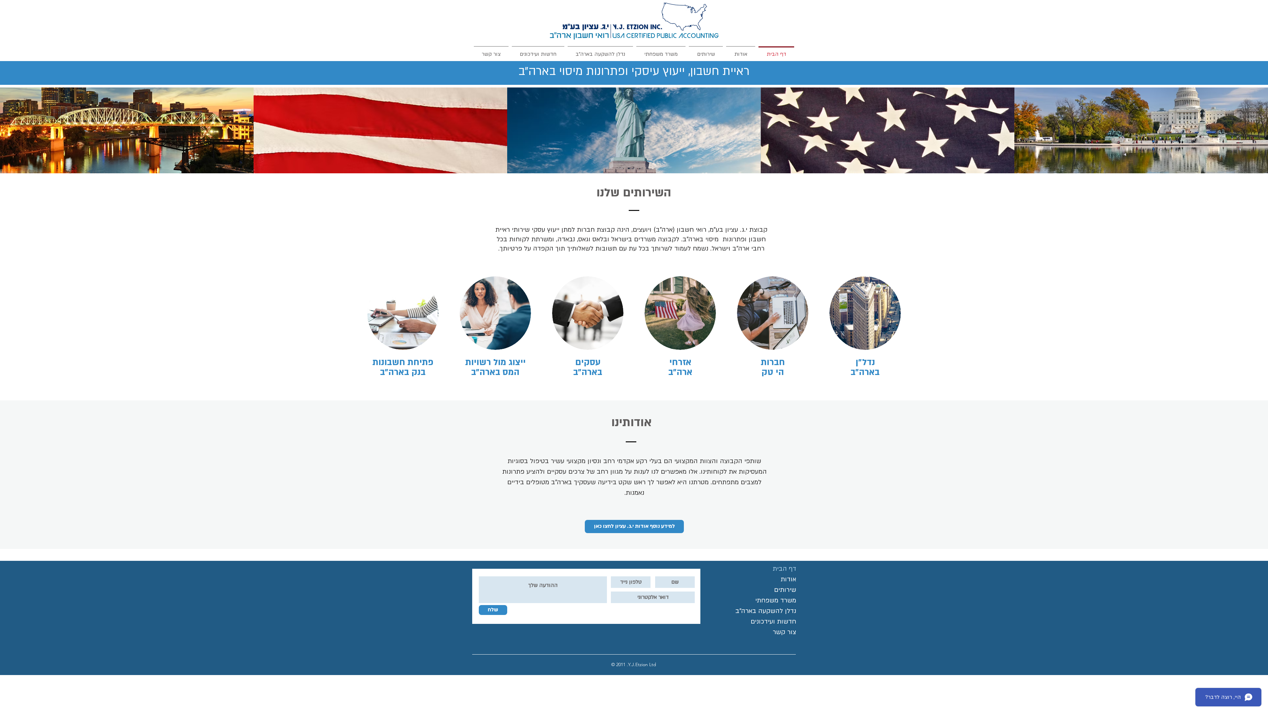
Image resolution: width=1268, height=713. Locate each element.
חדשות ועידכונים (773, 621)
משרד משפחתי (775, 600)
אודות (788, 579)
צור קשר (784, 632)
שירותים (785, 590)
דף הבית (784, 568)
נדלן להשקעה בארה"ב (765, 611)
